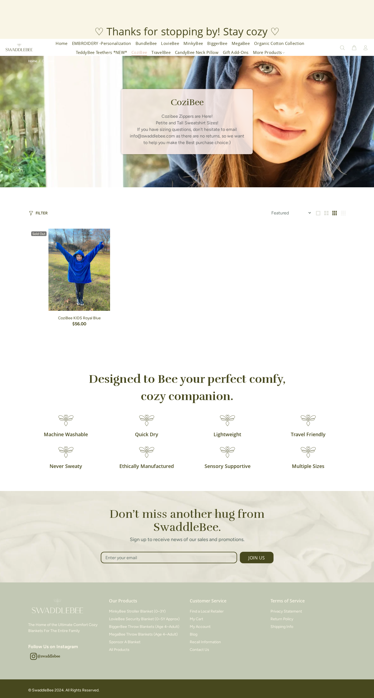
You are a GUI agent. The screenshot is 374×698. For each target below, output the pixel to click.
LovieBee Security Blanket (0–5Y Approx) (144, 619)
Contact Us (199, 649)
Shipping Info (282, 626)
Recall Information (205, 642)
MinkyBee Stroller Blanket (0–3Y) (137, 611)
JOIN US (256, 558)
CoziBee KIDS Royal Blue (79, 318)
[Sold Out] (79, 270)
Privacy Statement (286, 611)
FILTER (42, 213)
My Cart (196, 619)
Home (32, 61)
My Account (200, 626)
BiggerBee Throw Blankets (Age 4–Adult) (144, 626)
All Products (119, 649)
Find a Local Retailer (207, 611)
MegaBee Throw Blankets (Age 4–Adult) (143, 634)
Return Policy (282, 619)
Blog (193, 634)
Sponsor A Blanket (124, 642)
